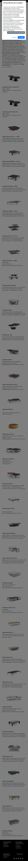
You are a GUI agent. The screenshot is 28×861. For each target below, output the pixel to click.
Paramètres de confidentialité (16, 32)
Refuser (14, 37)
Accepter (21, 37)
